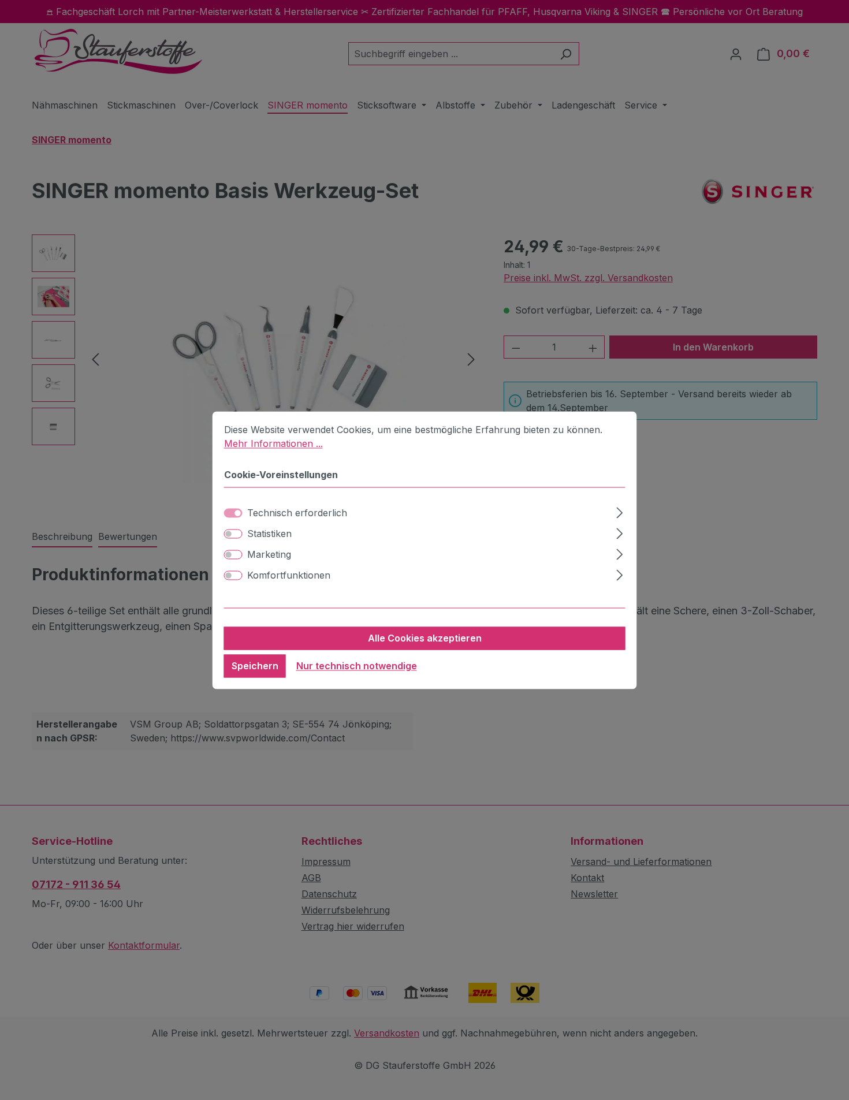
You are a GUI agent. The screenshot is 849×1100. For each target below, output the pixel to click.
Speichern (255, 666)
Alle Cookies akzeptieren (425, 638)
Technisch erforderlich (297, 513)
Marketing (269, 554)
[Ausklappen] (619, 511)
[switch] (233, 533)
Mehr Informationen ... (273, 443)
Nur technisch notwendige (356, 666)
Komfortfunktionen (288, 575)
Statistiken (269, 533)
